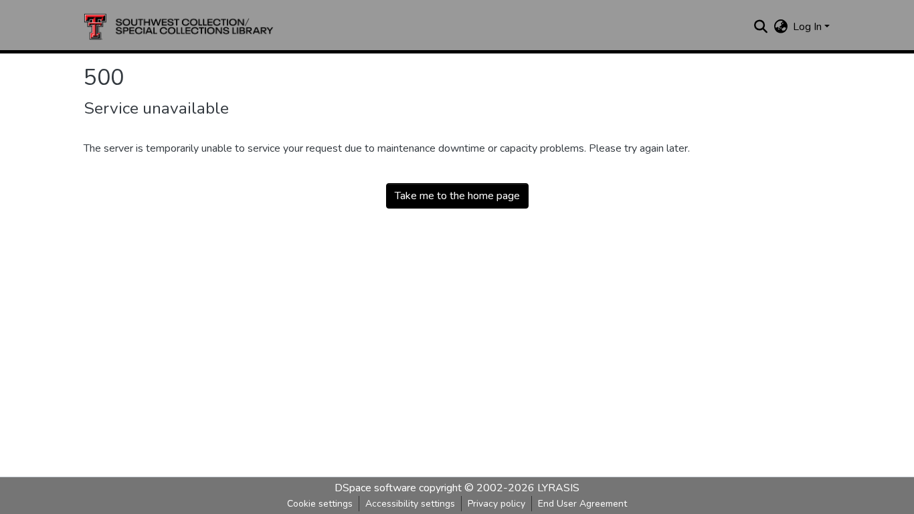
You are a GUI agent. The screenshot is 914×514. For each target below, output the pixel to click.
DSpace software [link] (375, 488)
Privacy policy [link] (496, 503)
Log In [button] (808, 26)
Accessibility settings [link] (410, 503)
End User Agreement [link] (582, 503)
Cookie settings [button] (320, 503)
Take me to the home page (457, 195)
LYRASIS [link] (558, 488)
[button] (179, 26)
